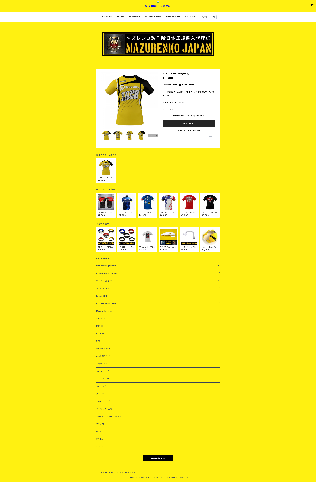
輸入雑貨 (100, 431)
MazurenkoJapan (104, 311)
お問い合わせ (190, 16)
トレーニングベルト (103, 379)
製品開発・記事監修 (153, 16)
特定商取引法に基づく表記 (126, 472)
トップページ (107, 16)
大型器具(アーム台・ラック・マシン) (109, 416)
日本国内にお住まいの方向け (189, 131)
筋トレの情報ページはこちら (158, 6)
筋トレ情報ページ (173, 16)
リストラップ (101, 386)
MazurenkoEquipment (106, 266)
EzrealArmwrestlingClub (107, 273)
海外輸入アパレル (103, 349)
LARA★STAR (102, 296)
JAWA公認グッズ (103, 356)
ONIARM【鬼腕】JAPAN (105, 281)
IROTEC (99, 326)
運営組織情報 (134, 16)
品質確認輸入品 (102, 364)
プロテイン (100, 424)
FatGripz (100, 333)
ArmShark (100, 318)
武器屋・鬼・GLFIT (103, 288)
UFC (98, 341)
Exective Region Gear (106, 303)
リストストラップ (102, 371)
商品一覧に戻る (158, 458)
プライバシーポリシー (105, 472)
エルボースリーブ (103, 401)
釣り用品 (99, 439)
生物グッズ (100, 446)
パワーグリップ (102, 394)
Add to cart (189, 123)
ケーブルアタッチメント (105, 409)
